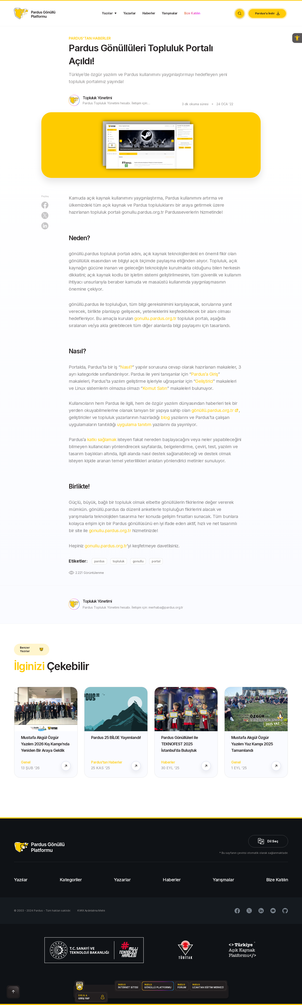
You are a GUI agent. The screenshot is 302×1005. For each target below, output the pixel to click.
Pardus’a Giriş (204, 374)
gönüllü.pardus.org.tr (212, 410)
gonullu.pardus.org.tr (155, 318)
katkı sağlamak (102, 439)
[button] (297, 38)
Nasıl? (126, 367)
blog (165, 417)
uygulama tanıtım (134, 424)
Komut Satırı (155, 388)
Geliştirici (204, 381)
